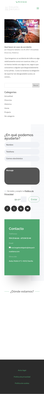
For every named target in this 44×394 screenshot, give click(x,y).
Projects (7, 112)
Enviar (34, 199)
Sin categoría (9, 116)
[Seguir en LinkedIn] (21, 209)
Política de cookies (22, 383)
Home (6, 108)
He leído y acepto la (19, 192)
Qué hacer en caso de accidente (17, 47)
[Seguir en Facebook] (7, 209)
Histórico (15, 53)
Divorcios (7, 53)
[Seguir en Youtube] (28, 209)
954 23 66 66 (22, 2)
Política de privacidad (22, 377)
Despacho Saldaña (13, 50)
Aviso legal (22, 370)
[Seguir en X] (14, 209)
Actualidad (34, 50)
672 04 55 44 (26, 238)
